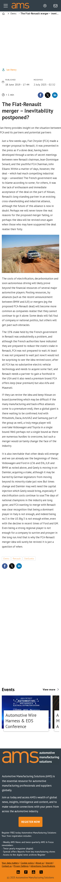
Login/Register (45, 6)
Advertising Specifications (42, 866)
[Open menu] (6, 6)
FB (26, 872)
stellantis (29, 558)
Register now (30, 822)
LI (19, 872)
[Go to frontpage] (20, 5)
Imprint (49, 862)
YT (34, 872)
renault (17, 558)
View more (49, 689)
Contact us (7, 866)
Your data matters (10, 862)
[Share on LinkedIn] (55, 95)
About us (39, 862)
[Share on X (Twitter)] (48, 95)
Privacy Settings (21, 866)
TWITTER (42, 872)
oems (6, 558)
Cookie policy (27, 862)
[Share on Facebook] (40, 95)
